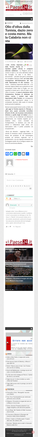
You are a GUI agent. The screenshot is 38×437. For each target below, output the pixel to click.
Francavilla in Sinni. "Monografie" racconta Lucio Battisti (16, 250)
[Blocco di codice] (22, 186)
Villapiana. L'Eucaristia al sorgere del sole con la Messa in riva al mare (19, 279)
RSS (31, 14)
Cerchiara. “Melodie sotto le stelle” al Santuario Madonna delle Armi (19, 424)
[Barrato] (13, 186)
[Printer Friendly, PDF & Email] (28, 65)
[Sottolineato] (11, 186)
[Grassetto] (7, 186)
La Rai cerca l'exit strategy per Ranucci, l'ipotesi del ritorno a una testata (19, 375)
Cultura (8, 260)
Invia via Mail (29, 61)
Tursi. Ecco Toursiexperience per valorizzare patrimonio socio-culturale (17, 265)
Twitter (24, 14)
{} (26, 186)
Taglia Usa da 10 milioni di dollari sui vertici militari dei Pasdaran (18, 380)
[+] (29, 186)
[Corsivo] (9, 186)
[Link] (25, 186)
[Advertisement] (19, 306)
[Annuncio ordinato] (16, 186)
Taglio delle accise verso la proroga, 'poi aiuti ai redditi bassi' (19, 384)
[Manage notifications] (33, 432)
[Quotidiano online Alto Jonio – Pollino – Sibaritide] (19, 7)
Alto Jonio (9, 289)
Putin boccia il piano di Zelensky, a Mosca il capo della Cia (18, 362)
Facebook (26, 14)
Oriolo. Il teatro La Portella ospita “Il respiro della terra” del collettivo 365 (18, 419)
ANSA (9, 354)
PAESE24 (10, 389)
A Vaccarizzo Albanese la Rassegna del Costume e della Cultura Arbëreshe (17, 415)
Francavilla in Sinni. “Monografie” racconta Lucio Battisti (18, 393)
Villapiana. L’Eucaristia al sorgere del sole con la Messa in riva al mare (19, 2)
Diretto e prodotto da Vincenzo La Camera (15, 433)
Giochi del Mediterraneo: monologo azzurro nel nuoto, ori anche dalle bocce (19, 371)
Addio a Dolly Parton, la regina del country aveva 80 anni (18, 358)
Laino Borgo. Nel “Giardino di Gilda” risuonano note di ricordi (19, 411)
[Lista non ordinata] (18, 186)
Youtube (29, 14)
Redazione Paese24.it (27, 23)
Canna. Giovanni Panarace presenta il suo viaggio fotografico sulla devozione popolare (18, 406)
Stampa (21, 61)
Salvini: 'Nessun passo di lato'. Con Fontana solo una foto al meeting (18, 366)
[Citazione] (20, 186)
